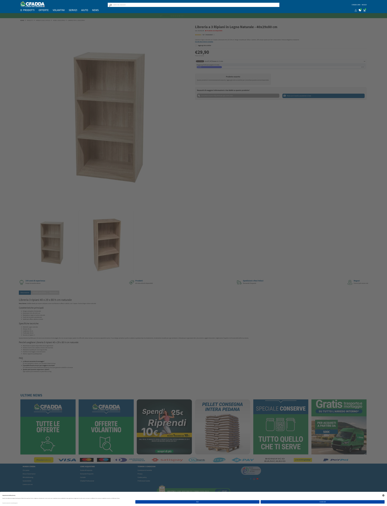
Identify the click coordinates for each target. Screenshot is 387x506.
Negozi (364, 5)
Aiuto (84, 10)
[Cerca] (110, 5)
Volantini (59, 10)
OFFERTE (44, 10)
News (95, 10)
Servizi (73, 10)
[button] (355, 10)
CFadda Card (356, 5)
